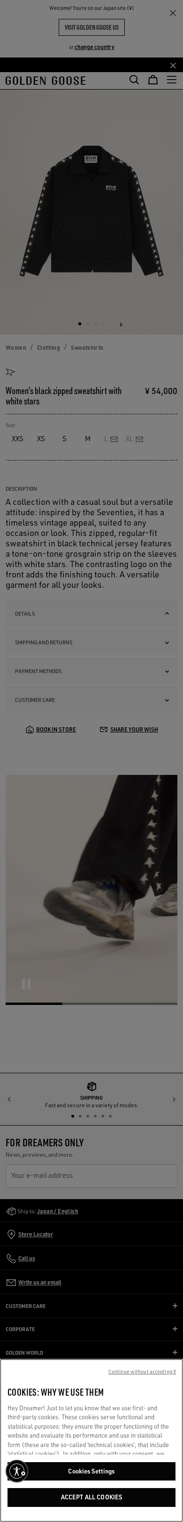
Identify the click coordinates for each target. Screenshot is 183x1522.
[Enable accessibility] (17, 1471)
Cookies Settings (91, 1471)
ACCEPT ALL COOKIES (91, 1497)
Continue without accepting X (142, 1371)
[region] (91, 1440)
